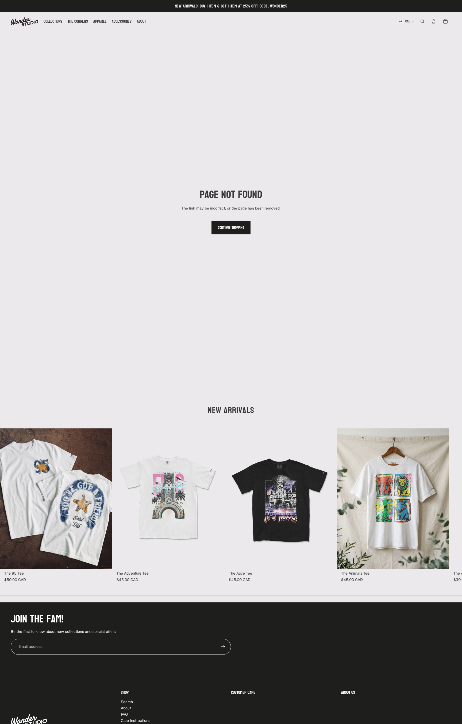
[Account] (434, 21)
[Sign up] (223, 646)
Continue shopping (231, 227)
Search (127, 701)
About (126, 708)
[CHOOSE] (104, 560)
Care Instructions (135, 720)
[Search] (422, 21)
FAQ (124, 714)
